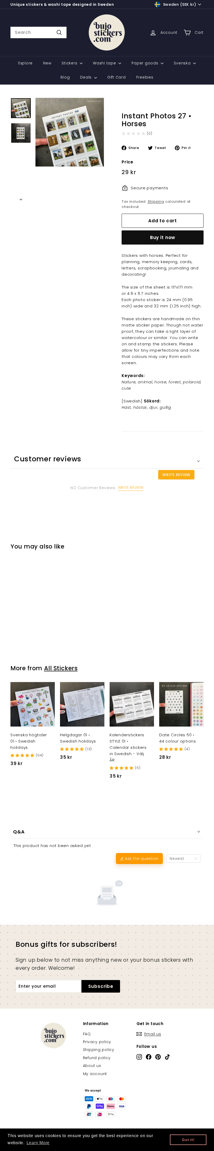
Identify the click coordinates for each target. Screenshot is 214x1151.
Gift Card (116, 77)
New (47, 63)
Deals (86, 77)
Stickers (70, 63)
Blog (65, 77)
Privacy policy (97, 1041)
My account (95, 1073)
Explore (25, 63)
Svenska (183, 63)
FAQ (87, 1034)
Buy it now (162, 237)
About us (92, 1065)
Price (127, 162)
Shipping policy (98, 1049)
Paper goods (145, 63)
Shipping (156, 201)
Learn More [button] (38, 1143)
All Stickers (61, 668)
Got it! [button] (188, 1140)
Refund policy (97, 1057)
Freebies (144, 77)
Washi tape (105, 63)
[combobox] (38, 32)
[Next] (20, 197)
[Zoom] (69, 132)
